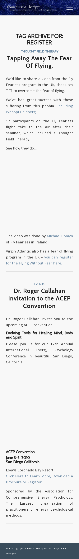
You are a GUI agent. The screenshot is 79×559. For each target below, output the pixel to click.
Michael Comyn (60, 235)
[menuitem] (68, 7)
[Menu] (68, 7)
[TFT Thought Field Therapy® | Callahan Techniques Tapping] (33, 7)
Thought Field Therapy (39, 51)
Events (39, 284)
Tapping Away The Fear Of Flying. (39, 62)
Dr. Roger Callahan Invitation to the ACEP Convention (39, 298)
